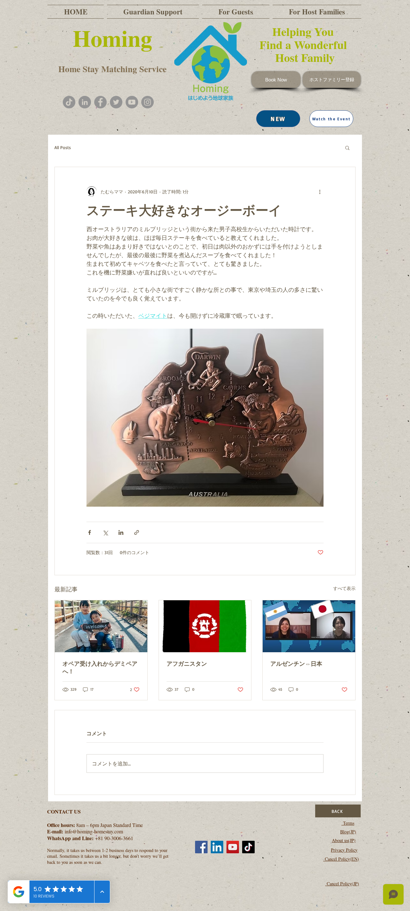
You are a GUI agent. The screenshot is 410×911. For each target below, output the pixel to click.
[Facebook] (100, 102)
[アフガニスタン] (205, 626)
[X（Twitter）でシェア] (105, 532)
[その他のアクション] (320, 191)
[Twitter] (116, 102)
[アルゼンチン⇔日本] (309, 626)
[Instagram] (147, 102)
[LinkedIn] (217, 847)
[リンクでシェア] (137, 532)
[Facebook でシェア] (89, 532)
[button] (331, 118)
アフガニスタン (187, 663)
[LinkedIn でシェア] (121, 532)
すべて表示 (344, 588)
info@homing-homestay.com (94, 831)
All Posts (62, 147)
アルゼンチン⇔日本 (296, 663)
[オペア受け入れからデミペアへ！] (101, 626)
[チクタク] (69, 102)
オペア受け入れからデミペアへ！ (99, 667)
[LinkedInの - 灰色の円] (84, 102)
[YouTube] (132, 102)
